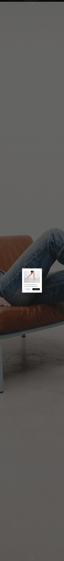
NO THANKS (28, 289)
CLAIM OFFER (36, 289)
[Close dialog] (40, 269)
